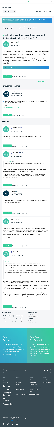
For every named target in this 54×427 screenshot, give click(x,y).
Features (17, 318)
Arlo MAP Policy (47, 380)
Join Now (38, 11)
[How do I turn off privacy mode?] (46, 81)
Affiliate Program (47, 382)
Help (50, 11)
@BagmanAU (9, 261)
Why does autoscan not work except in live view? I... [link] (18, 29)
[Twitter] (13, 424)
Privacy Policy (5, 418)
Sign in (45, 11)
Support (32, 380)
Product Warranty (34, 394)
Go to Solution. (13, 67)
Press (17, 384)
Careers (18, 382)
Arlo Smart (17, 315)
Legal (20, 418)
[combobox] (25, 11)
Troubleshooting (17, 321)
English (4, 27)
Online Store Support (35, 387)
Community (33, 382)
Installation (6, 321)
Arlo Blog (18, 392)
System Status (33, 384)
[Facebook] (3, 424)
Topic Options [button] (50, 37)
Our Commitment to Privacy (23, 394)
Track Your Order (34, 389)
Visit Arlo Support (7, 354)
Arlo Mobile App (7, 315)
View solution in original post (11, 107)
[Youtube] (17, 424)
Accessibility (24, 418)
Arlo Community (6, 7)
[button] (50, 40)
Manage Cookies (18, 420)
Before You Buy (7, 318)
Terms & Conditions (13, 418)
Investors (18, 387)
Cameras (11, 27)
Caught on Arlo (20, 389)
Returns (32, 392)
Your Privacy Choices (7, 420)
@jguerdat (8, 161)
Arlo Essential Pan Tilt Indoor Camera (26, 27)
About (17, 380)
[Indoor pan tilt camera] (49, 81)
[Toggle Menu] (51, 2)
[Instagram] (8, 424)
